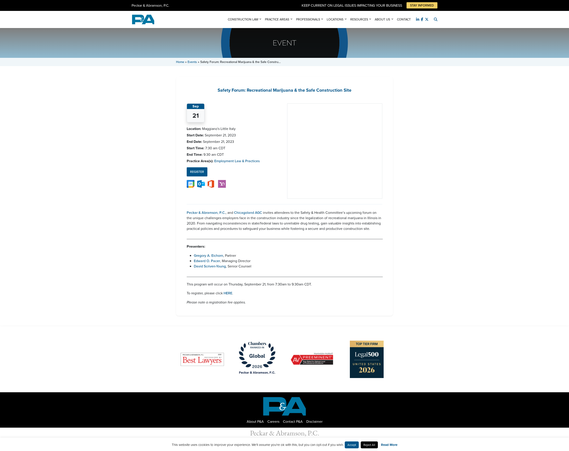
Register (197, 172)
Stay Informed (422, 5)
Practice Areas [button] (277, 19)
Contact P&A (293, 421)
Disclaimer (314, 421)
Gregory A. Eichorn (208, 255)
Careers (273, 421)
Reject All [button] (369, 445)
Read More (389, 444)
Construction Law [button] (243, 19)
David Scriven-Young (210, 266)
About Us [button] (382, 19)
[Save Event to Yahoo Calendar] (222, 183)
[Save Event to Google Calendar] (190, 183)
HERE (227, 293)
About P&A (255, 421)
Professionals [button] (308, 19)
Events (192, 62)
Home (180, 62)
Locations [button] (335, 19)
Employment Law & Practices (237, 160)
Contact (404, 19)
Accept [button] (351, 445)
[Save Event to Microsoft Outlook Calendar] (201, 183)
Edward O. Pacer (207, 260)
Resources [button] (359, 19)
